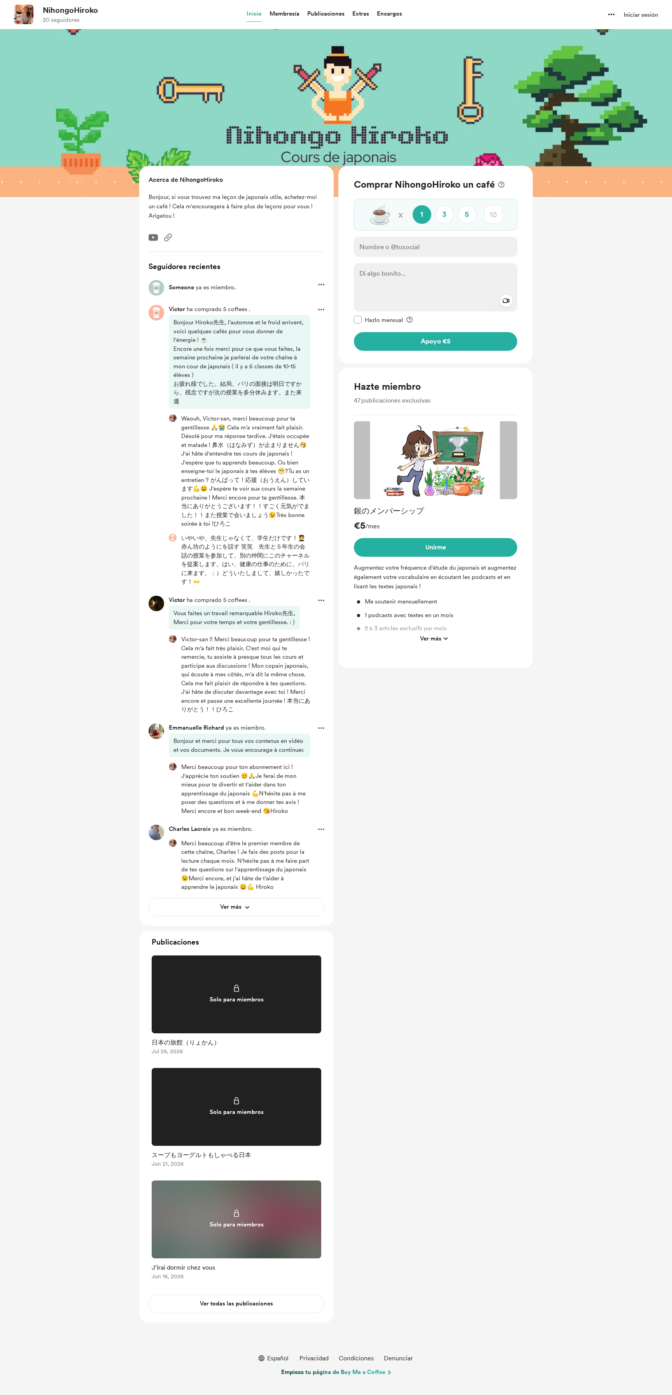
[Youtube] (153, 237)
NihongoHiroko (70, 10)
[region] (435, 264)
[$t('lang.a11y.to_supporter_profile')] (173, 418)
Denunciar (398, 1358)
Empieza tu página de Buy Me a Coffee (333, 1372)
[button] (254, 14)
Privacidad (314, 1358)
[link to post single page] (236, 1006)
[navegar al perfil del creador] (23, 14)
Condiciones (356, 1358)
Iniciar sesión (641, 14)
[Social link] (168, 237)
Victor (177, 599)
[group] (435, 533)
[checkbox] (378, 320)
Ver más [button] (430, 638)
